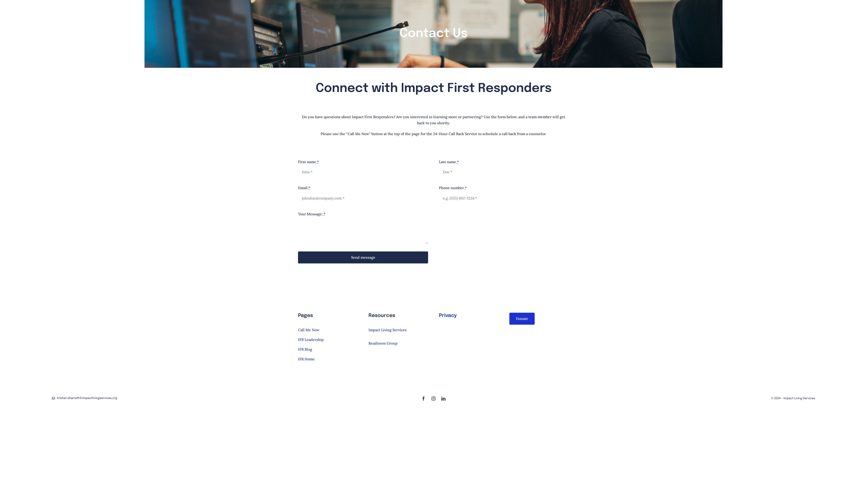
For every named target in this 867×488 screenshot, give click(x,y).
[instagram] (433, 398)
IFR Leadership (311, 339)
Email (304, 187)
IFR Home (306, 359)
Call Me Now (308, 330)
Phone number (453, 187)
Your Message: (311, 214)
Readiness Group (383, 343)
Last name (449, 162)
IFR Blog (305, 349)
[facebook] (423, 398)
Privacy (448, 315)
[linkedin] (443, 398)
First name (308, 162)
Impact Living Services (387, 330)
